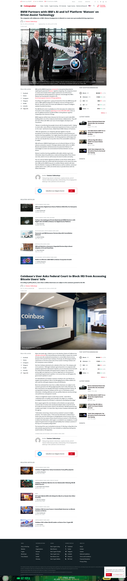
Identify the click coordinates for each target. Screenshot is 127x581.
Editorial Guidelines (85, 554)
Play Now (106, 578)
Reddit (25, 103)
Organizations (39, 549)
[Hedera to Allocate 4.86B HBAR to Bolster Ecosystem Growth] (27, 261)
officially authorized (40, 355)
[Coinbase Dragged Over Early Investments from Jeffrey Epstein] (27, 471)
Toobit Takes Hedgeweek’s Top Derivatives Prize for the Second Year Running (96, 150)
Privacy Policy (83, 561)
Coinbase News (39, 433)
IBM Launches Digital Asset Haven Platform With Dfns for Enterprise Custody (56, 207)
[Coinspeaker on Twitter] (97, 1)
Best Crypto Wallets (55, 559)
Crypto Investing (53, 6)
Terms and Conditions (85, 556)
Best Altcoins (53, 549)
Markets (23, 549)
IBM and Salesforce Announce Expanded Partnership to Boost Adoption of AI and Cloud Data (53, 247)
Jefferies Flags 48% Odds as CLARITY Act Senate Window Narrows (95, 141)
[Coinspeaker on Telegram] (100, 1)
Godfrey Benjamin (41, 261)
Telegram (25, 101)
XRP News (52, 217)
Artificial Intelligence (41, 244)
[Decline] (123, 568)
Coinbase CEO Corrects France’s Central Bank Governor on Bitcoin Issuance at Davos (55, 510)
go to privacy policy (118, 574)
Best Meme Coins (54, 556)
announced (55, 89)
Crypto (22, 551)
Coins (37, 546)
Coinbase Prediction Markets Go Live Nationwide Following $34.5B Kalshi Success (55, 483)
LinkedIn (25, 106)
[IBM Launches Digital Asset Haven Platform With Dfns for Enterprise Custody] (27, 208)
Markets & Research (81, 6)
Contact (80, 1)
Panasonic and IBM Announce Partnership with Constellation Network (53, 234)
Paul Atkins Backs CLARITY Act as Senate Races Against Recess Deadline (96, 132)
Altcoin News (38, 257)
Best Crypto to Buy (55, 546)
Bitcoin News (46, 433)
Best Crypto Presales (55, 551)
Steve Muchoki (40, 224)
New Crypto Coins (54, 554)
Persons (38, 551)
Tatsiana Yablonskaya (31, 21)
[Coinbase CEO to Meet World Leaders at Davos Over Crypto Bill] (27, 523)
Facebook (25, 93)
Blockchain (24, 554)
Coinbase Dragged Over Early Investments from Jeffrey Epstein (54, 470)
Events (82, 159)
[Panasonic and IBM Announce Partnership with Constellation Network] (27, 234)
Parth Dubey (40, 524)
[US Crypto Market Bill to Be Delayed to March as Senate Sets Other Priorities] (27, 497)
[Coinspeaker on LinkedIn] (103, 1)
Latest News (84, 117)
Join (72, 191)
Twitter (25, 95)
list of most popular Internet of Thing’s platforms (48, 98)
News (41, 6)
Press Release (24, 556)
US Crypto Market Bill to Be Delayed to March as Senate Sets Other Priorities (55, 496)
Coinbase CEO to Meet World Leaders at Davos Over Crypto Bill (54, 522)
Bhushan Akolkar (41, 499)
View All (103, 112)
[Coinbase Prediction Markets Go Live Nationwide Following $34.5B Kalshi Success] (27, 484)
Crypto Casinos (71, 6)
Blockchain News (39, 230)
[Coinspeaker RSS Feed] (105, 1)
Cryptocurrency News (40, 204)
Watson (51, 91)
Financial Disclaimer (85, 559)
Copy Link (25, 108)
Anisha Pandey (40, 237)
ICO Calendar (62, 6)
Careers (82, 551)
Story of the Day (54, 480)
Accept (108, 574)
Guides (46, 6)
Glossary (38, 559)
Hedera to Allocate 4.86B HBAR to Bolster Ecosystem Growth (53, 259)
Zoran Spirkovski (41, 210)
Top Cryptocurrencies (88, 88)
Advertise (87, 1)
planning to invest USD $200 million (60, 110)
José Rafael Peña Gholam (43, 486)
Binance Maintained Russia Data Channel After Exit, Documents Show (96, 123)
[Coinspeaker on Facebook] (95, 1)
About (73, 1)
